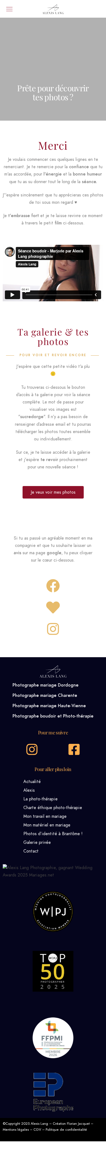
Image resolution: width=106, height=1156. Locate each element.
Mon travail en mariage (45, 816)
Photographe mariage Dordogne (46, 685)
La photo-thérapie (40, 799)
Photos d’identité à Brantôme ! (53, 834)
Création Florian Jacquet (71, 1123)
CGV (37, 1129)
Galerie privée (37, 842)
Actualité (32, 782)
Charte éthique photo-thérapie (52, 808)
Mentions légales (16, 1129)
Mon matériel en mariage (46, 825)
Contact (31, 851)
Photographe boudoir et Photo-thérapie (53, 716)
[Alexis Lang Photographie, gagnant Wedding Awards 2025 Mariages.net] (53, 875)
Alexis (29, 790)
